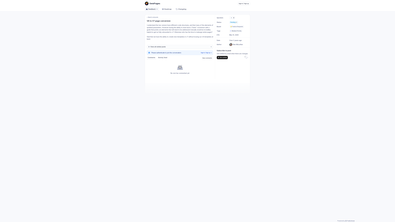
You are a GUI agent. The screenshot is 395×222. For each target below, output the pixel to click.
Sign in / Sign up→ (206, 52)
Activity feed (162, 57)
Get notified (223, 57)
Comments (151, 57)
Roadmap (167, 9)
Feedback (152, 9)
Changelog (182, 9)
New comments (207, 58)
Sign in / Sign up (244, 3)
